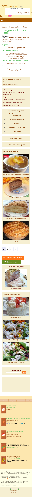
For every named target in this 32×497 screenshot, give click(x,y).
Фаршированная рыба (16, 58)
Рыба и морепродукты (10, 50)
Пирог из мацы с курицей (16, 69)
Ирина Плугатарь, (6, 471)
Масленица (6, 82)
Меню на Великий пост (10, 84)
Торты (18, 79)
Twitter (21, 423)
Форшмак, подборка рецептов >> (13, 39)
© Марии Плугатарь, (9, 485)
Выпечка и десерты (17, 120)
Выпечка (5, 66)
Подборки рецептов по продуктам (17, 114)
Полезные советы (12, 435)
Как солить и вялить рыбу (11, 105)
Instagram (14, 423)
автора (17, 476)
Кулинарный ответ (12, 447)
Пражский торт (16, 198)
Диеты (5, 79)
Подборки (17, 131)
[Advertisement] (16, 384)
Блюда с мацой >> (8, 41)
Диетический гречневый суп (12, 102)
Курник (16, 241)
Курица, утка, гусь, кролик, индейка (15, 60)
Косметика (10, 438)
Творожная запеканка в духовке (14, 97)
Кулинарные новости (13, 436)
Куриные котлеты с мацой (16, 63)
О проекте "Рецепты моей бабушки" (18, 418)
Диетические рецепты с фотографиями (16, 174)
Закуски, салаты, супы (17, 127)
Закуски (5, 45)
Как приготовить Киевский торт (14, 100)
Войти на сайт (11, 406)
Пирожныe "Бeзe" (16, 317)
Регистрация (27, 13)
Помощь (9, 409)
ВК (9, 423)
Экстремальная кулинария (15, 431)
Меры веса (10, 433)
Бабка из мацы (16, 70)
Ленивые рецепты (16, 288)
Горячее (17, 123)
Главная (4, 27)
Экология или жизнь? (13, 458)
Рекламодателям (12, 420)
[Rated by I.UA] (21, 495)
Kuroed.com (11, 482)
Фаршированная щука (16, 53)
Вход (20, 13)
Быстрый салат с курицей (16, 362)
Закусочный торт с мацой (16, 48)
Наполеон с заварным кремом (16, 218)
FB (7, 423)
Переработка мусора (13, 457)
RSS (25, 423)
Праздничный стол (15, 27)
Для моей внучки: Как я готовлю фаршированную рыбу (16, 55)
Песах (25, 27)
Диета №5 (11, 79)
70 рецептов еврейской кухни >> (17, 38)
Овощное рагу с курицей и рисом (16, 340)
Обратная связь (11, 422)
